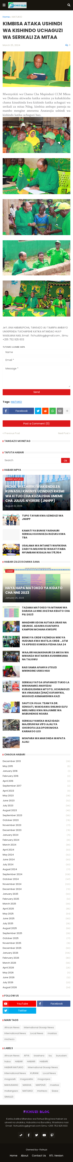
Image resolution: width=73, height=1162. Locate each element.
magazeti (10, 1079)
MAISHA (27, 1085)
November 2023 (36, 825)
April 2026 (36, 967)
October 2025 (36, 938)
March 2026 (36, 962)
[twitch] (52, 1135)
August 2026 (36, 987)
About (24, 1155)
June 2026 (36, 977)
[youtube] (44, 1135)
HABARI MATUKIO (13, 1067)
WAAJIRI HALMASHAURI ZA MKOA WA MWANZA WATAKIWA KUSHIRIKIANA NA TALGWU (45, 656)
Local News (36, 1033)
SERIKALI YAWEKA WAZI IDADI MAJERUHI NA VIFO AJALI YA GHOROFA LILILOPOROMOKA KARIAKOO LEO (40, 726)
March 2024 (36, 844)
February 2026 (36, 957)
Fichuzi (43, 1149)
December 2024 (36, 889)
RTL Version (56, 1155)
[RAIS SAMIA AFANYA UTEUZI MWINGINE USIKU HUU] (11, 671)
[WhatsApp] (52, 411)
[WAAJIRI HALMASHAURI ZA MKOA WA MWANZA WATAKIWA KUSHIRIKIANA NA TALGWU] (11, 656)
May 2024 (36, 854)
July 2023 (36, 805)
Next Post (63, 433)
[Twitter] (38, 411)
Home (6, 17)
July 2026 (36, 982)
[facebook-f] (29, 1135)
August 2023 (36, 810)
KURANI (34, 1073)
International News (15, 1033)
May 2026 (36, 972)
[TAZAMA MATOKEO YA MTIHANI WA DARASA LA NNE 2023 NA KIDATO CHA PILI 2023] (11, 611)
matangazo (11, 1091)
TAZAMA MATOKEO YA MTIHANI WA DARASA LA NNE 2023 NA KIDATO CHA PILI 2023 (46, 611)
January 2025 (36, 894)
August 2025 (36, 928)
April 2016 (36, 781)
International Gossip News (39, 1027)
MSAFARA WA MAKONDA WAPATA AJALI (43, 740)
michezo (9, 1039)
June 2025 (36, 918)
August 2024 (36, 869)
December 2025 (36, 948)
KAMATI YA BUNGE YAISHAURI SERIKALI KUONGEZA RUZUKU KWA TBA (43, 534)
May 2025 (36, 913)
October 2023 (36, 820)
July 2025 (36, 923)
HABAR (19, 1061)
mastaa (52, 1033)
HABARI (31, 1061)
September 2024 (36, 874)
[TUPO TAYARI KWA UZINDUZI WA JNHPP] (11, 519)
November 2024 (36, 884)
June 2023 (36, 800)
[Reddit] (45, 411)
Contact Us (39, 1155)
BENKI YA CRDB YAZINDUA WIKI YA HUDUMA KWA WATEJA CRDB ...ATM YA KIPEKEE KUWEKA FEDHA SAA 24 (45, 641)
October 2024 (36, 879)
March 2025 (36, 903)
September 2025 (36, 933)
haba (7, 1061)
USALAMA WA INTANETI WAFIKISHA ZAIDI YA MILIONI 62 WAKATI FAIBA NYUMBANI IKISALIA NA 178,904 (44, 549)
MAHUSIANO (11, 1085)
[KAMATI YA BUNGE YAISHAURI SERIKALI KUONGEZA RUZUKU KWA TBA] (11, 534)
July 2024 (36, 864)
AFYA (26, 1055)
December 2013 (36, 761)
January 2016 (36, 771)
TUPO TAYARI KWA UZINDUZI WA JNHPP (42, 517)
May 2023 (36, 795)
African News (11, 1027)
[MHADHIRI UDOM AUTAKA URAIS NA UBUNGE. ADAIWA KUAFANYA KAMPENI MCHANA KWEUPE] (11, 626)
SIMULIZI (8, 1096)
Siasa (55, 1091)
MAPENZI (41, 1085)
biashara (39, 1055)
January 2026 (36, 952)
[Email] (60, 411)
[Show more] (67, 411)
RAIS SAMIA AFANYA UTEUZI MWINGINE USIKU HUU (39, 669)
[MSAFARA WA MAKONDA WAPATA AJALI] (11, 742)
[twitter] (36, 1135)
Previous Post (12, 433)
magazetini (26, 1079)
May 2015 (36, 766)
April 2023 (36, 790)
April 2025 (36, 908)
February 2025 (36, 899)
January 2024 (36, 835)
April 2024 (36, 849)
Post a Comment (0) (36, 423)
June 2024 (36, 859)
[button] (4, 5)
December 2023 (36, 830)
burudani (61, 1055)
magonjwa (44, 1079)
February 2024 (36, 840)
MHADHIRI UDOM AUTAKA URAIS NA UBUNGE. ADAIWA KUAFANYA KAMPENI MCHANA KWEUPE (44, 626)
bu (50, 1055)
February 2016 (36, 776)
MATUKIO (17, 17)
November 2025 (36, 943)
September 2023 (36, 815)
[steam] (21, 1135)
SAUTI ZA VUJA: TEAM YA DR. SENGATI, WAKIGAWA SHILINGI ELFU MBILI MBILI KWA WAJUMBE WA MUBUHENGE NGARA (45, 708)
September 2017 (36, 785)
